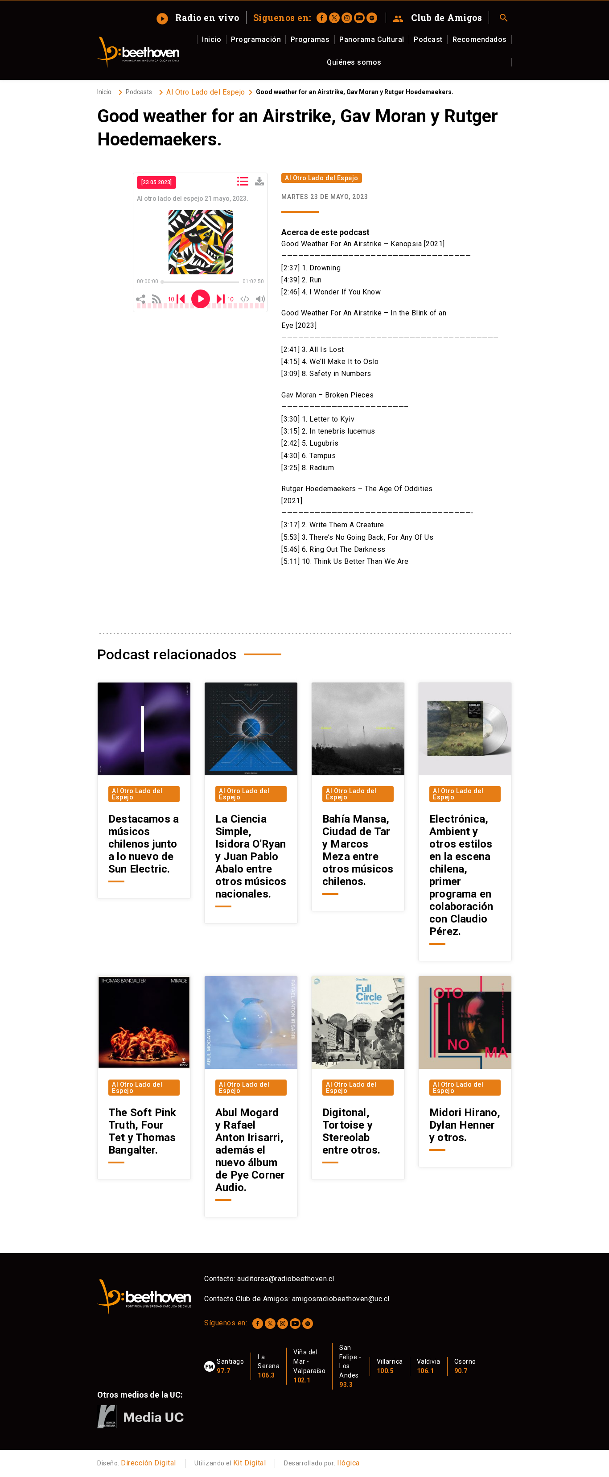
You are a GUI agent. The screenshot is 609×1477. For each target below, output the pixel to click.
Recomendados (480, 39)
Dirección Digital (148, 1463)
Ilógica (348, 1463)
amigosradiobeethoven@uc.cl (341, 1299)
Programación (256, 39)
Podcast (428, 39)
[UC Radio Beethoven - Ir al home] (138, 52)
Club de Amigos (437, 18)
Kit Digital (249, 1463)
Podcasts (139, 91)
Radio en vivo (198, 17)
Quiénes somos (354, 62)
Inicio (211, 39)
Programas (310, 39)
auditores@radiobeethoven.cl (285, 1278)
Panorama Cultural (371, 39)
